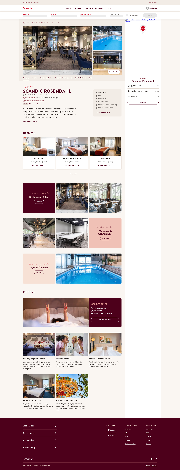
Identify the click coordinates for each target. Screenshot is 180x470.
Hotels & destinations (33, 23)
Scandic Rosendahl (59, 23)
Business (89, 8)
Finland (43, 23)
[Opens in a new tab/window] (111, 431)
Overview (26, 78)
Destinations (28, 426)
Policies (127, 440)
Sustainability (29, 447)
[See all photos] (57, 50)
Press (147, 433)
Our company (150, 429)
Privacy (148, 466)
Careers (148, 436)
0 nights (53, 14)
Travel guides (29, 433)
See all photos (113, 72)
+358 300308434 (30, 98)
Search (149, 15)
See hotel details (29, 121)
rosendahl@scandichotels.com (34, 101)
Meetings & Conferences (63, 78)
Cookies (154, 466)
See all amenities (102, 113)
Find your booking (130, 444)
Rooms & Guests (85, 14)
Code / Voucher (115, 14)
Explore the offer (105, 320)
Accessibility (28, 440)
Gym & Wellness (80, 78)
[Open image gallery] (39, 146)
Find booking (153, 2)
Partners (148, 440)
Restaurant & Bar (46, 78)
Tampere (49, 23)
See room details (38, 165)
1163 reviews (32, 104)
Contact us (128, 429)
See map (143, 102)
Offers (110, 8)
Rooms (34, 78)
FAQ (126, 433)
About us (148, 444)
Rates (126, 436)
